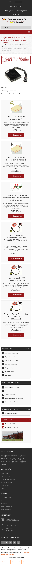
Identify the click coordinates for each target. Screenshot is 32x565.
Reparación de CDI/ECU (11, 353)
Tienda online (9, 375)
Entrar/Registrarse (22, 11)
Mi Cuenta (4, 504)
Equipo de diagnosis (10, 368)
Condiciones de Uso (6, 482)
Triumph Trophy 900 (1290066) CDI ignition (16, 279)
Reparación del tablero (11, 357)
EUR (17, 6)
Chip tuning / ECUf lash (11, 364)
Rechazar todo (5, 562)
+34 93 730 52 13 (10, 423)
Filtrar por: (4, 87)
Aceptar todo (26, 562)
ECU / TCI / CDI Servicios (22, 44)
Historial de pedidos (6, 498)
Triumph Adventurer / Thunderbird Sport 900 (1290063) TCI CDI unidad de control (16, 239)
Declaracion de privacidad (8, 479)
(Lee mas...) (4, 464)
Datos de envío (5, 476)
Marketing (21, 557)
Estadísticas (12, 557)
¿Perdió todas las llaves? (11, 360)
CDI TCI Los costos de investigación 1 (16, 117)
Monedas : (12, 6)
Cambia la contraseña (7, 506)
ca (21, 2)
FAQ (2, 488)
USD (20, 6)
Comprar (17, 14)
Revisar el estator (10, 371)
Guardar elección (16, 562)
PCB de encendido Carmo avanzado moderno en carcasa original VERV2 (16, 197)
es (18, 2)
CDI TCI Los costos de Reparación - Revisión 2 (16, 158)
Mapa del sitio (5, 485)
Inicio (2, 44)
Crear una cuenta (6, 509)
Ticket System (5, 473)
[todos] (28, 348)
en (16, 2)
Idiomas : (11, 2)
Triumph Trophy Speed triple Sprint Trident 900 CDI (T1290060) (16, 316)
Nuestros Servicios (10, 44)
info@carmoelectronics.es (12, 427)
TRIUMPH (4, 47)
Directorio (4, 501)
